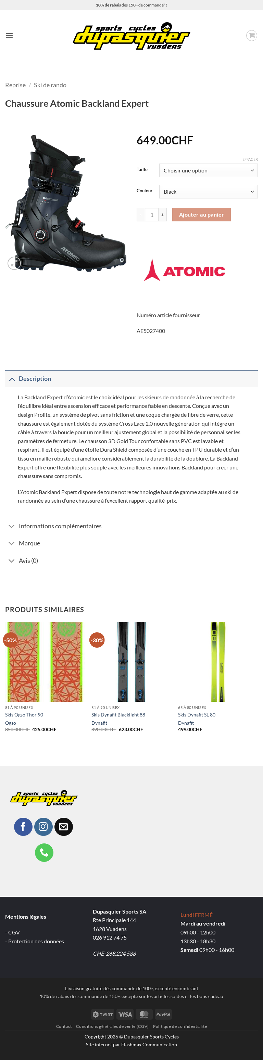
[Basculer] (11, 378)
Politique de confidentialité (180, 1026)
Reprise (15, 85)
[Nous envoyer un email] (63, 827)
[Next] (257, 683)
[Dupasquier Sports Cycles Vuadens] (131, 35)
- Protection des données (34, 941)
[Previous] (5, 683)
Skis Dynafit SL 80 (196, 715)
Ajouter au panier (201, 214)
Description (35, 378)
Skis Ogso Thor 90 (24, 715)
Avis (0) (28, 560)
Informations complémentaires (60, 526)
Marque (29, 543)
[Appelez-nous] (44, 852)
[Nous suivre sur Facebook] (23, 827)
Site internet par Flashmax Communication (131, 1044)
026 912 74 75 (110, 937)
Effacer (250, 159)
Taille (142, 169)
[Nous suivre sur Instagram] (43, 827)
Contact (64, 1026)
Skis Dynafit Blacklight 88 (118, 715)
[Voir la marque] (185, 269)
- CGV (12, 932)
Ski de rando (50, 85)
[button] (9, 35)
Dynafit (99, 723)
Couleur (144, 191)
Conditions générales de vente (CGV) (112, 1026)
